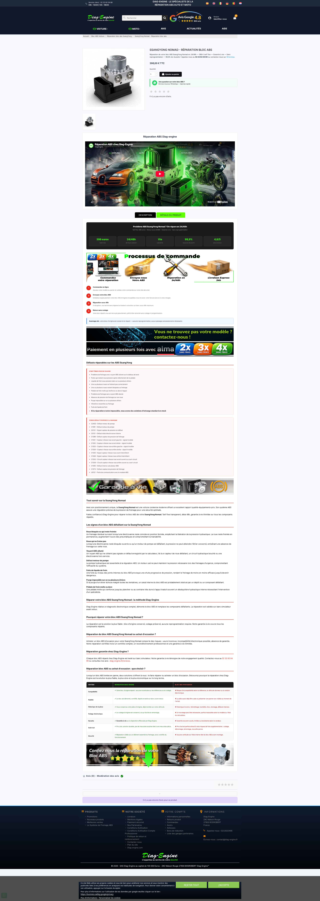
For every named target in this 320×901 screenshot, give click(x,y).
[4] (164, 91)
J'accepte (224, 884)
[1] (151, 91)
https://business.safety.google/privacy (97, 894)
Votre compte (175, 811)
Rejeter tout (191, 884)
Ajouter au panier (172, 74)
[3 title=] (225, 784)
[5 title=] (232, 784)
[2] (155, 91)
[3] (159, 91)
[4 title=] (228, 784)
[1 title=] (219, 784)
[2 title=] (222, 784)
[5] (168, 91)
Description (145, 215)
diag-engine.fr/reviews (120, 661)
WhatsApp (230, 57)
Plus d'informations (89, 897)
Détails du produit (170, 215)
